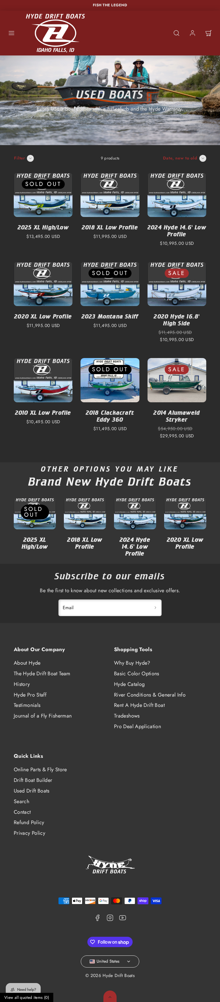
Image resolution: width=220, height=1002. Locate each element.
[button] (11, 33)
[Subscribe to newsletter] (155, 607)
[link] (192, 33)
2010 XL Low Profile (43, 412)
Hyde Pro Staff (30, 695)
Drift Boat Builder (33, 780)
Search (21, 801)
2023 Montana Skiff (110, 316)
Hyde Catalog (129, 684)
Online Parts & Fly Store (40, 769)
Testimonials (27, 705)
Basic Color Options (136, 673)
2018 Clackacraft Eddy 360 (110, 416)
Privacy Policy (29, 833)
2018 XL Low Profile (110, 227)
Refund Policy (29, 822)
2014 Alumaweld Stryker (177, 416)
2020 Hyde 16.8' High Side (177, 320)
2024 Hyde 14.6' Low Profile (177, 231)
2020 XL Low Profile (43, 316)
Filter (19, 158)
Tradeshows (127, 716)
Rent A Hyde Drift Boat (139, 705)
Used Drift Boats (32, 791)
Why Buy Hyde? (132, 663)
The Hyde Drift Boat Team (42, 673)
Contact (22, 812)
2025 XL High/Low (43, 227)
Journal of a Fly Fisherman (43, 716)
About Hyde (27, 663)
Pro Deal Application (137, 726)
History (22, 684)
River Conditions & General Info (150, 695)
